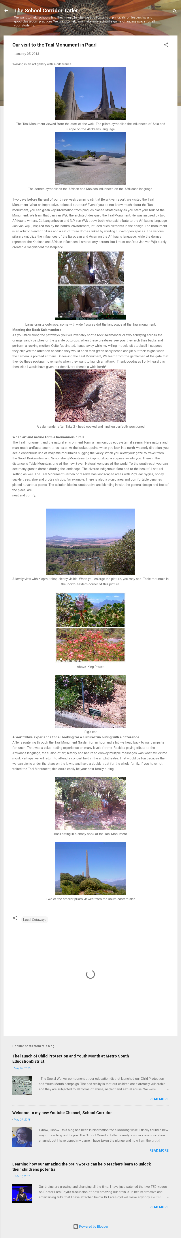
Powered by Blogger (93, 1227)
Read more (159, 1099)
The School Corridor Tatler (46, 10)
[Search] (174, 12)
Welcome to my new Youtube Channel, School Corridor (62, 1112)
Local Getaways (34, 920)
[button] (166, 45)
